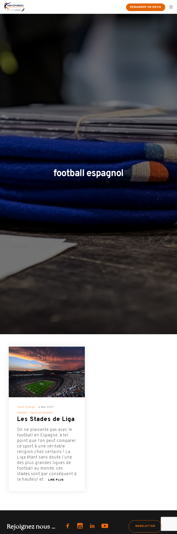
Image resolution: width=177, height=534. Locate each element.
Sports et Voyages (41, 412)
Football (22, 412)
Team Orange (26, 407)
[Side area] (118, 7)
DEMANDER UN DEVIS (145, 7)
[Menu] (169, 7)
